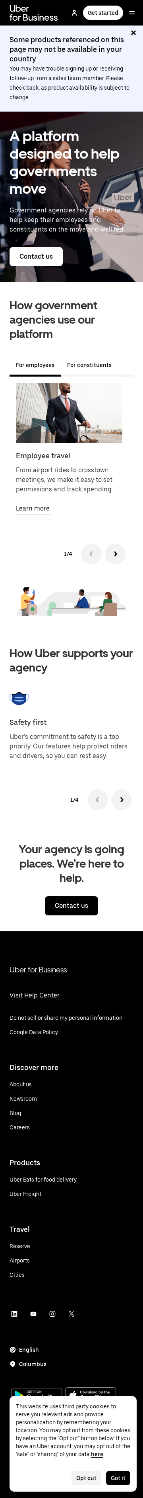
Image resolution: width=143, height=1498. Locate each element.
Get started (103, 13)
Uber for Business (38, 969)
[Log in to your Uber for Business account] (74, 13)
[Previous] (91, 554)
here (97, 1454)
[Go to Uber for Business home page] (34, 13)
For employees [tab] (35, 365)
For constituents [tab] (89, 365)
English (29, 1350)
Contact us (36, 256)
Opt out (86, 1478)
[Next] (115, 554)
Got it (118, 1478)
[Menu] (132, 13)
